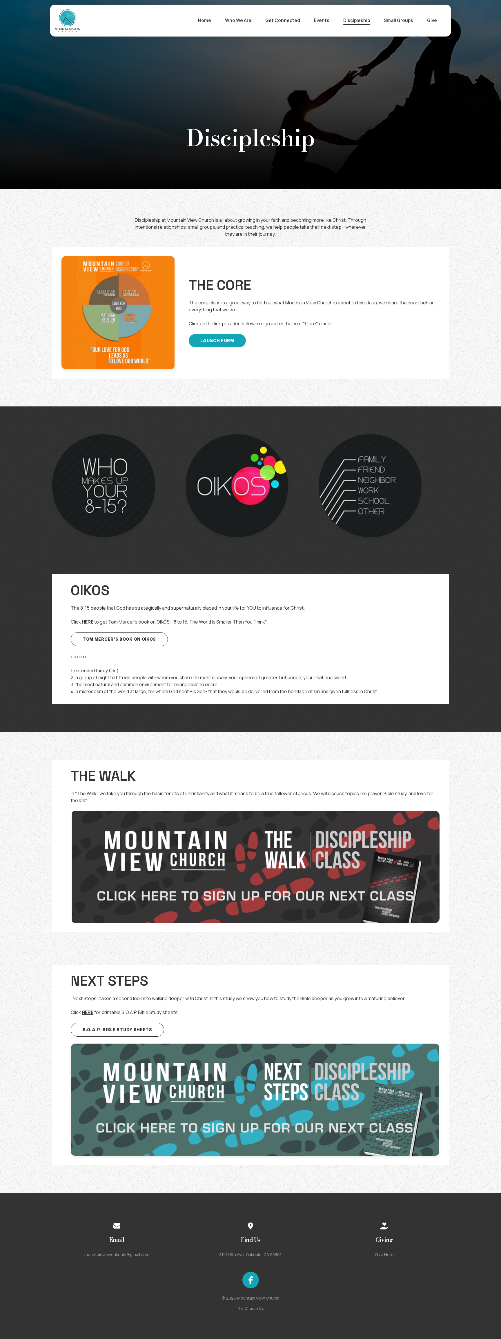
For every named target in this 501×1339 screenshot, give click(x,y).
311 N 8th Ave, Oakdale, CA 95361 (250, 1254)
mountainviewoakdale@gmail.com (116, 1254)
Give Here (384, 1254)
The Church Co (250, 1308)
